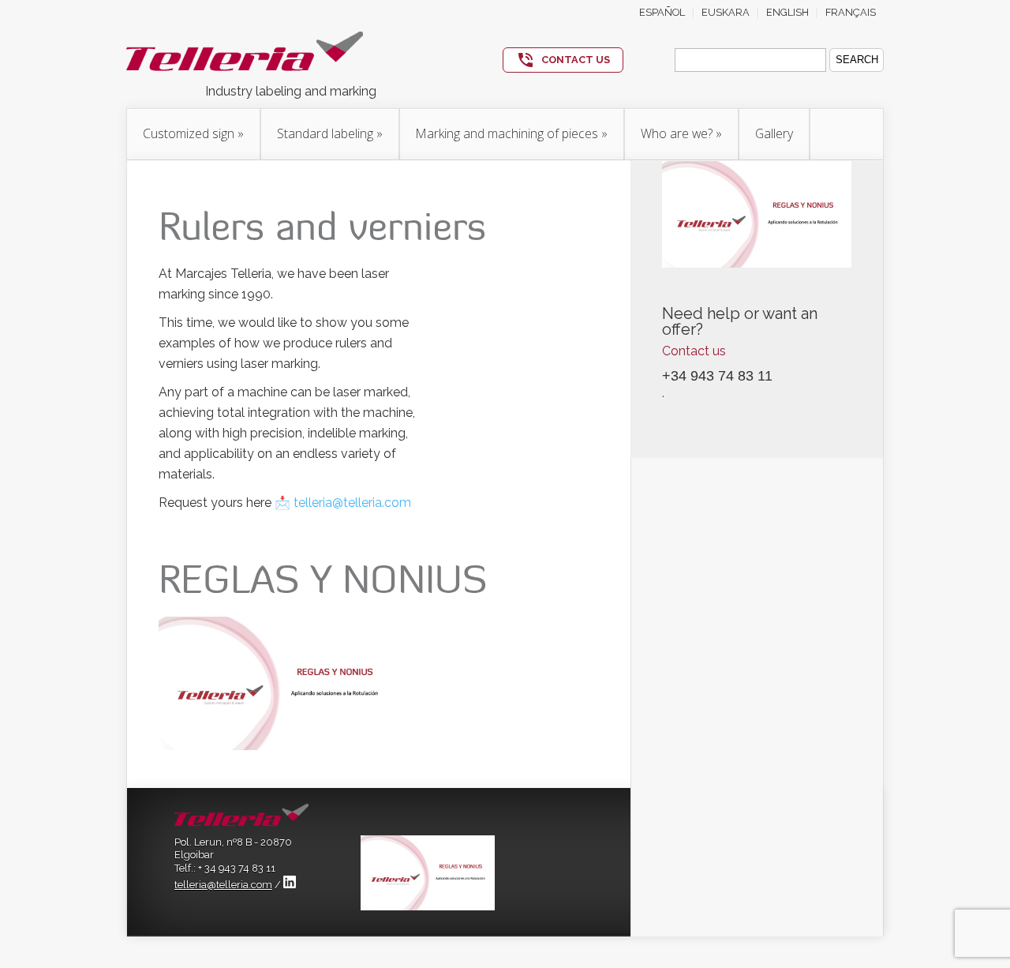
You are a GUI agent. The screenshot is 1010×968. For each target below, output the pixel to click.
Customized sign (193, 133)
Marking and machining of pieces (512, 133)
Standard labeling (330, 133)
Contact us (694, 350)
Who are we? (681, 133)
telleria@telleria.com (223, 885)
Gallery (774, 133)
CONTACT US (575, 60)
